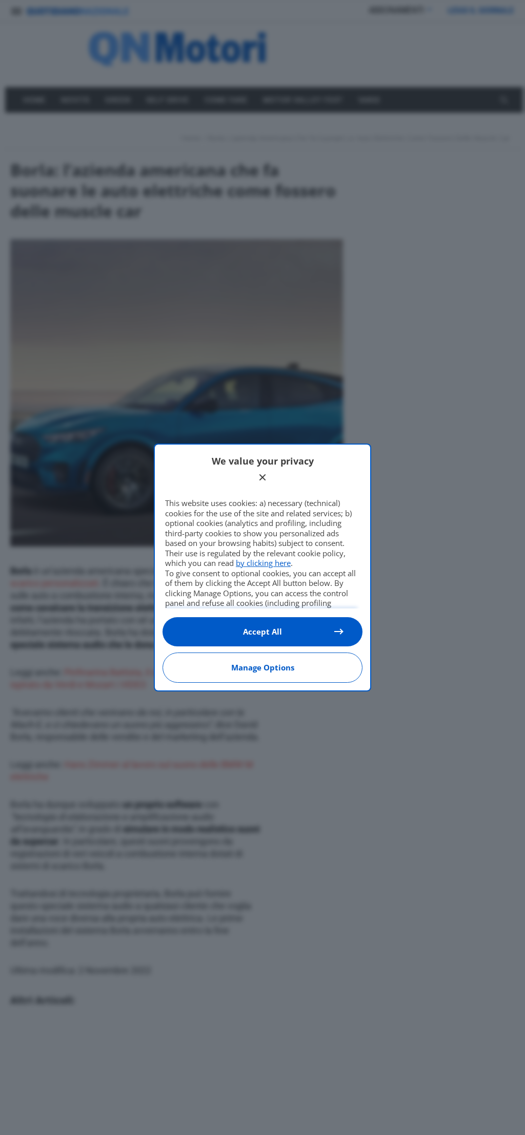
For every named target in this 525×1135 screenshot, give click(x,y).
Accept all (262, 631)
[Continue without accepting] (262, 477)
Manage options (262, 667)
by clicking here (263, 563)
